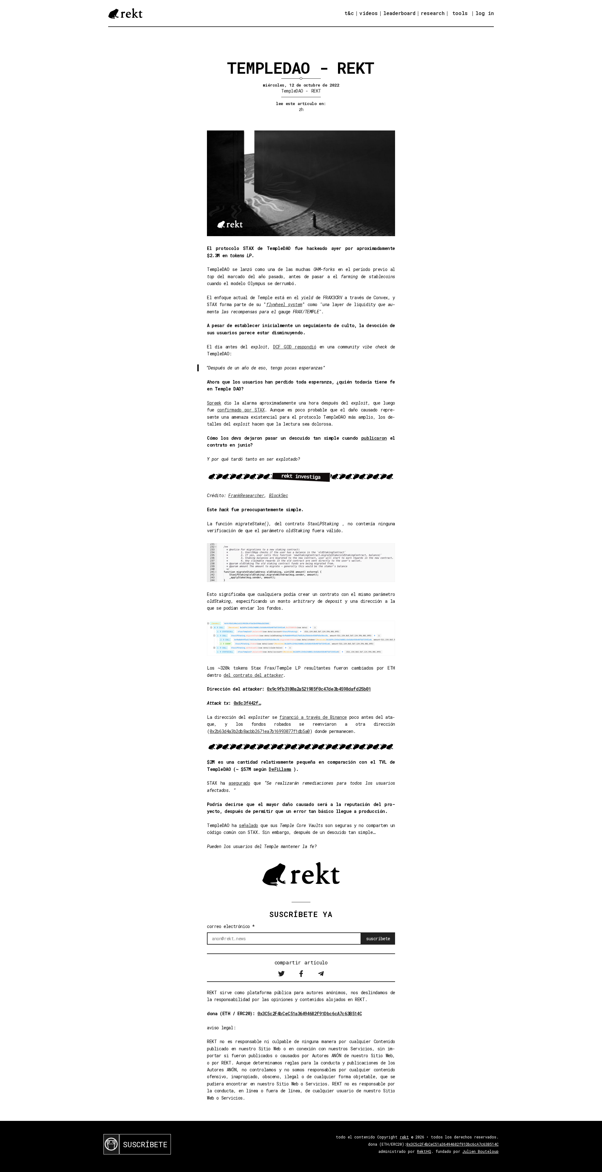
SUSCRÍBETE (145, 1144)
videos (368, 13)
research (433, 13)
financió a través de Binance (313, 717)
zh (301, 109)
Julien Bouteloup (480, 1151)
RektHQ (424, 1151)
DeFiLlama (280, 769)
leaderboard (399, 13)
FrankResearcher (246, 495)
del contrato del (253, 675)
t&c (349, 13)
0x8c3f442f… (247, 703)
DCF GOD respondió (294, 347)
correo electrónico (231, 926)
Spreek (214, 403)
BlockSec (278, 495)
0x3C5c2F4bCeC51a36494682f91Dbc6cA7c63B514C (309, 1013)
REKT (316, 91)
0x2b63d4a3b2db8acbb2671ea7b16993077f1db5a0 (260, 731)
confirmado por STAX (241, 410)
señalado (248, 825)
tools (460, 13)
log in (484, 13)
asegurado (239, 783)
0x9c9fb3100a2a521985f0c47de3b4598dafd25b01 (319, 689)
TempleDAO (292, 91)
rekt (404, 1136)
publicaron (374, 438)
